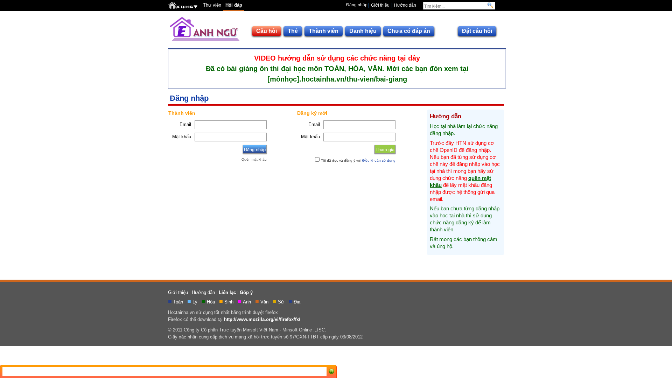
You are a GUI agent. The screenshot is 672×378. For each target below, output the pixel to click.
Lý (195, 301)
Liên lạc (227, 292)
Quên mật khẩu (254, 159)
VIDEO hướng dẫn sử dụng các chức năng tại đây (337, 58)
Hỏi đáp (233, 5)
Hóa (211, 301)
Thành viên (323, 31)
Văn (265, 301)
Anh (247, 301)
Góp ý (246, 292)
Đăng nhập (357, 4)
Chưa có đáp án (408, 31)
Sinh (229, 301)
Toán (178, 301)
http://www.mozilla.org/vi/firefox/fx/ (262, 319)
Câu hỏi (266, 31)
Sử (282, 301)
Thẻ (293, 31)
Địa (298, 301)
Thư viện (212, 5)
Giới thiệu (380, 5)
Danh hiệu (363, 31)
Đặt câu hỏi (477, 31)
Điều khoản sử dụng (379, 160)
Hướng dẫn (405, 5)
